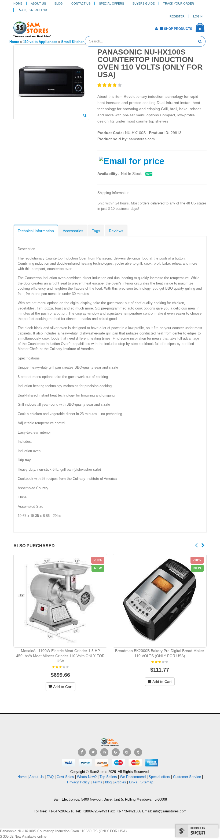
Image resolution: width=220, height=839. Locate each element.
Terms (98, 782)
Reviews (116, 231)
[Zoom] (84, 115)
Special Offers (111, 3)
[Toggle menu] (57, 26)
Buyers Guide (144, 3)
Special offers (159, 777)
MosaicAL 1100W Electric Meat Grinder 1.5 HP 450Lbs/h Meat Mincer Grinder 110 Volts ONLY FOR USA (60, 656)
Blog (58, 3)
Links (133, 782)
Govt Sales (65, 777)
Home (17, 3)
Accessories (73, 231)
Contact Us (80, 3)
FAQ (50, 777)
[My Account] (156, 28)
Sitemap (146, 782)
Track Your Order (178, 3)
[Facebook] (82, 752)
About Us (38, 3)
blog (108, 782)
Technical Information (36, 231)
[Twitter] (93, 752)
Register (177, 16)
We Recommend (133, 777)
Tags (96, 231)
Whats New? (87, 777)
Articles (120, 782)
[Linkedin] (104, 752)
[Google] (116, 752)
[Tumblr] (138, 752)
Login (198, 16)
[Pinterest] (127, 752)
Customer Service (187, 777)
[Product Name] (60, 601)
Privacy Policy (78, 782)
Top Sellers (108, 777)
